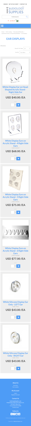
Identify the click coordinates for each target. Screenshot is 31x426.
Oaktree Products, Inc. (17, 421)
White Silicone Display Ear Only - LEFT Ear (15, 303)
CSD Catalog (9, 31)
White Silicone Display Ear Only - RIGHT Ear (15, 354)
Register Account (15, 394)
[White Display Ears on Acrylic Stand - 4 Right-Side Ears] (15, 125)
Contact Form (15, 407)
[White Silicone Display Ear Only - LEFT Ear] (15, 287)
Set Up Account (13, 4)
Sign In (5, 4)
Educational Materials (18, 31)
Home (3, 31)
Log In (15, 393)
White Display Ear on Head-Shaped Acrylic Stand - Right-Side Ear (15, 89)
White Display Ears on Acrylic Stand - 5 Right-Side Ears (15, 197)
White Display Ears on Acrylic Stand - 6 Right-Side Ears (15, 251)
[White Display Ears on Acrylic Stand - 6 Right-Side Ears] (15, 233)
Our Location (15, 387)
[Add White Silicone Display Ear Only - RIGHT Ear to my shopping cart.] (18, 368)
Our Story (15, 385)
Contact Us (23, 4)
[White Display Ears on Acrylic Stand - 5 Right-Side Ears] (15, 179)
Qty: (15, 101)
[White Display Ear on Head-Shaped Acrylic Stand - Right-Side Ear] (15, 72)
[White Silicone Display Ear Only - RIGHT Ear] (15, 338)
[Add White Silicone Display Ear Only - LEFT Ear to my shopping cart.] (18, 317)
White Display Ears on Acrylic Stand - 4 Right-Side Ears (15, 143)
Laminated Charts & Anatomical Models (11, 33)
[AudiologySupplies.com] (15, 10)
